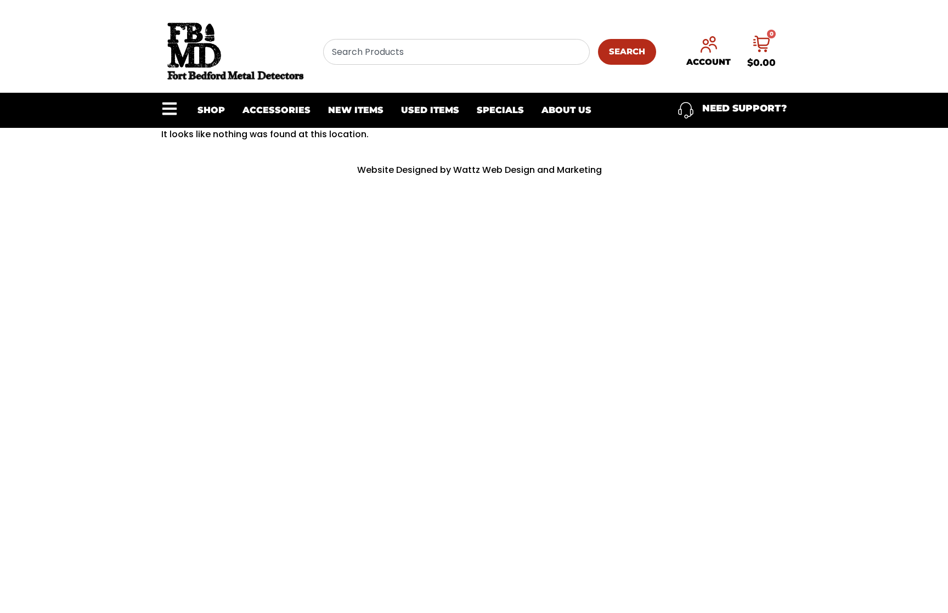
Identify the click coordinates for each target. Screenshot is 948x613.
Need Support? (744, 108)
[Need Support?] (686, 110)
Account (708, 62)
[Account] (709, 44)
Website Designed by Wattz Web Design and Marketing (479, 170)
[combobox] (456, 52)
